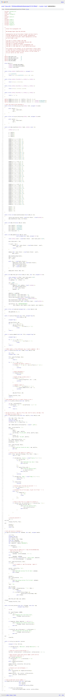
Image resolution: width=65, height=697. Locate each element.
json (63, 695)
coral (2, 6)
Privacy (11, 695)
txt (59, 695)
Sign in (62, 2)
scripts (41, 6)
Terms (14, 695)
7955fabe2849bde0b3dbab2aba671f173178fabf (24, 6)
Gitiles (7, 695)
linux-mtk (7, 6)
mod (45, 6)
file (27, 9)
